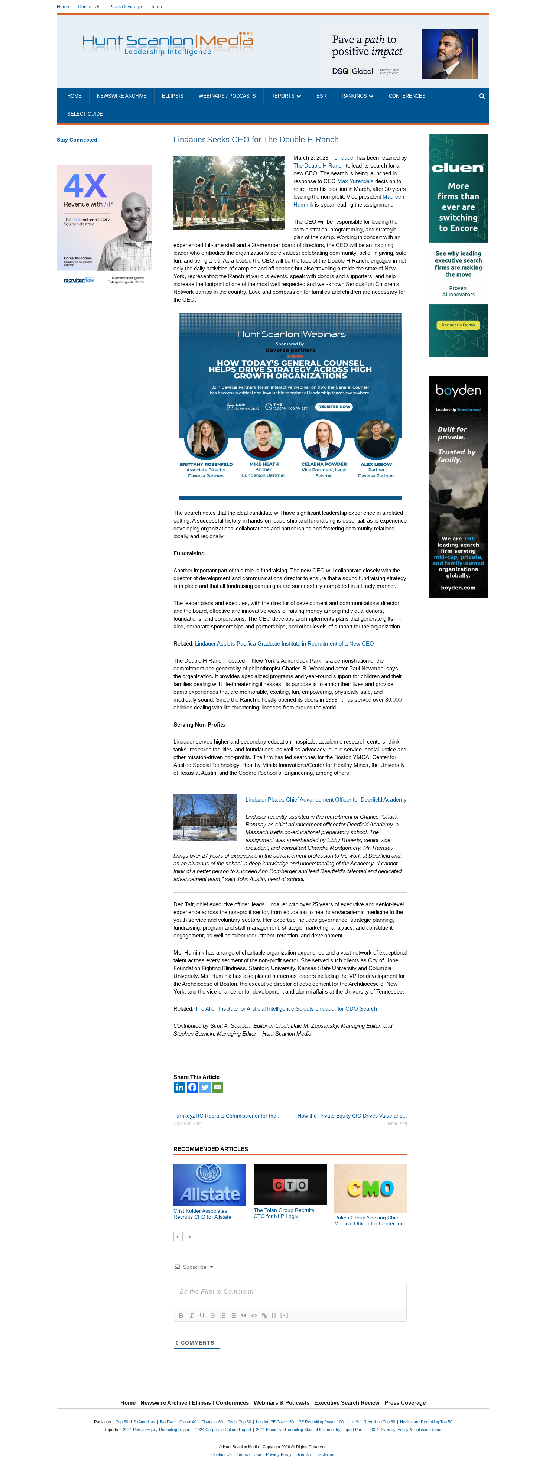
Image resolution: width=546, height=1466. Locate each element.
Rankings (354, 96)
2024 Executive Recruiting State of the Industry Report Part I (310, 1429)
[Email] (217, 1087)
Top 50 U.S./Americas (135, 1422)
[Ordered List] (223, 1315)
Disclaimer (325, 1454)
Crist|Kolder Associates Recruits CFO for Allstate (202, 1214)
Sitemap (303, 1454)
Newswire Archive (122, 96)
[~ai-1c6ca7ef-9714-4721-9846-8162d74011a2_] (400, 32)
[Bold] (181, 1315)
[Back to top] (535, 1455)
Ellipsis (172, 96)
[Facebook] (192, 1087)
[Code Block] (254, 1315)
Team (156, 6)
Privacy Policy (279, 1454)
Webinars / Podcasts (227, 96)
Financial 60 (212, 1422)
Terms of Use (249, 1454)
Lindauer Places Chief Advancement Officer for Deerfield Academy (326, 799)
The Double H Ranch (318, 165)
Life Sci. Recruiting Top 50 (371, 1422)
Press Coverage (125, 6)
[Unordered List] (233, 1315)
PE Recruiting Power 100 (321, 1422)
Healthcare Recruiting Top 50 (426, 1422)
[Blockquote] (243, 1315)
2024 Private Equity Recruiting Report (157, 1429)
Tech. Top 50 (239, 1422)
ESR (321, 96)
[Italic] (191, 1315)
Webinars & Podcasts (281, 1403)
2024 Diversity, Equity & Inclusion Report (406, 1429)
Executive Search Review (347, 1403)
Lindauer (344, 158)
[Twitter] (205, 1087)
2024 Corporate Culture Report (223, 1429)
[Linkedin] (179, 1087)
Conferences (407, 96)
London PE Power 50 (275, 1422)
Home (63, 6)
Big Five (167, 1422)
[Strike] (212, 1315)
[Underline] (202, 1315)
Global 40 (187, 1422)
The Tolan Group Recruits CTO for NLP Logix (284, 1213)
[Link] (264, 1315)
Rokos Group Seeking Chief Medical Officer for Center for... (370, 1220)
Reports (283, 96)
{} (274, 1315)
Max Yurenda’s (355, 181)
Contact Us (89, 6)
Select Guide (85, 114)
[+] (284, 1315)
